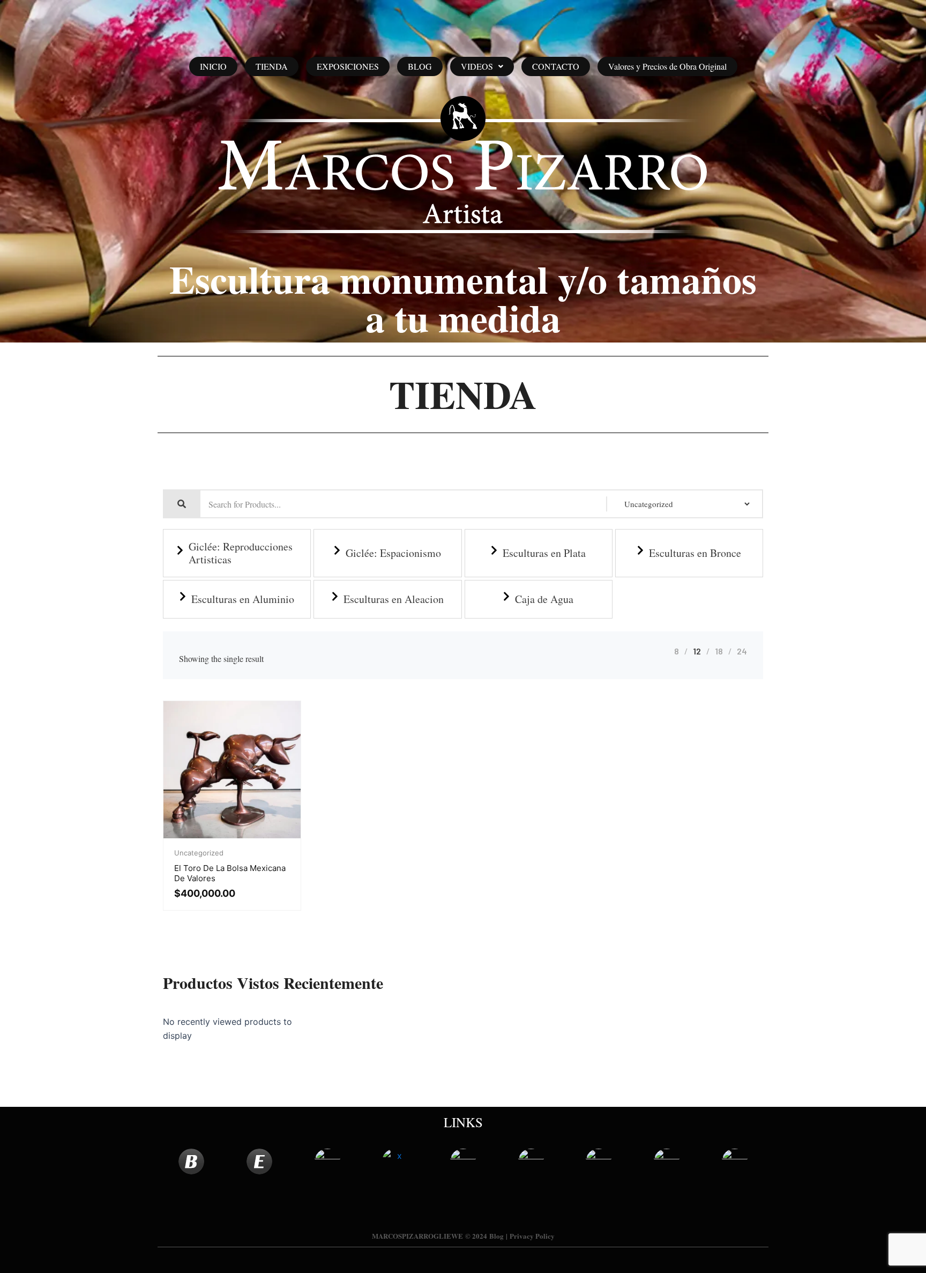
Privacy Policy (532, 1236)
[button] (482, 66)
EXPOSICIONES (348, 66)
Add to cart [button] (232, 835)
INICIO (213, 66)
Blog (496, 1236)
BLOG (420, 66)
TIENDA (272, 66)
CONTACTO (555, 66)
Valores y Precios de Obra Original (667, 66)
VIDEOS (477, 66)
